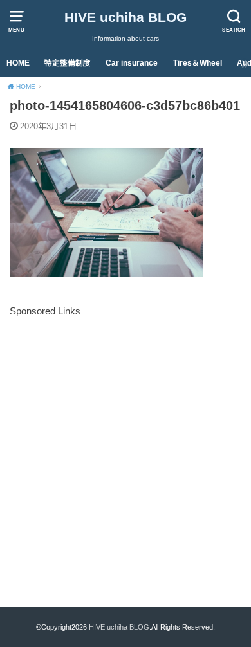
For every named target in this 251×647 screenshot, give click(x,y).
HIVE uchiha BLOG (125, 17)
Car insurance (132, 63)
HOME (18, 63)
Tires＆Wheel (197, 63)
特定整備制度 (67, 63)
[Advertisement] (125, 445)
